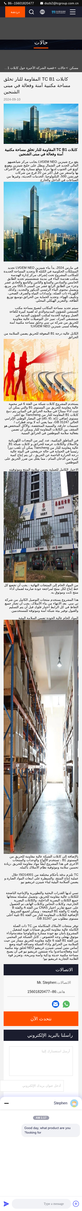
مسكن (73, 68)
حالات (62, 68)
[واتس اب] (66, 1004)
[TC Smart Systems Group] (59, 11)
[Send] (6, 1204)
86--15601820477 (20, 3)
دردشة (15, 12)
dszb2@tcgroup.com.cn (61, 3)
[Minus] (6, 1103)
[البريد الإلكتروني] (56, 1004)
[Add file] (76, 1204)
